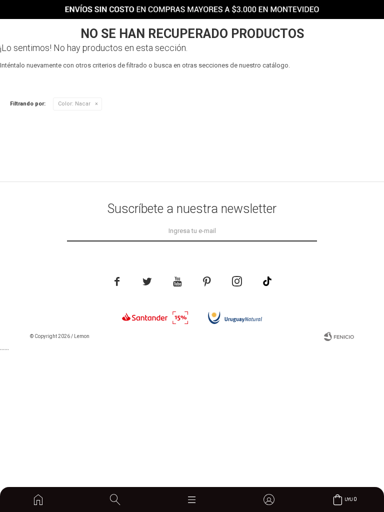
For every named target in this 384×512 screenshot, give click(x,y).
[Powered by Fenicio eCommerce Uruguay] (339, 336)
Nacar (74, 103)
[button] (115, 499)
